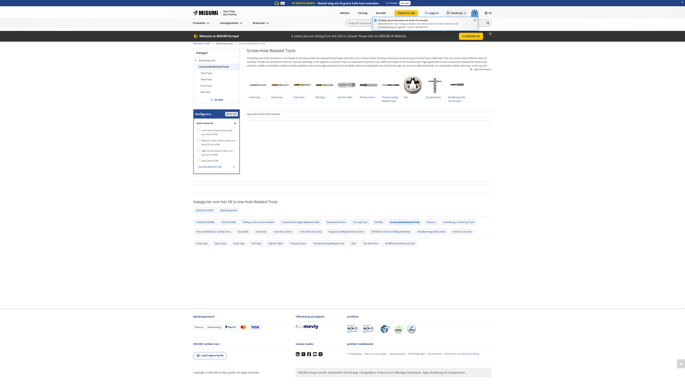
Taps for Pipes (275, 243)
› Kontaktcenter (434, 353)
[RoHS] (398, 329)
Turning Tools (360, 222)
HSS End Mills (229, 222)
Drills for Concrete (462, 231)
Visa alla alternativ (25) (210, 166)
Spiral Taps (206, 79)
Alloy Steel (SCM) (210, 160)
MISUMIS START (201, 43)
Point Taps (206, 85)
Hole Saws (261, 231)
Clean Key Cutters (283, 231)
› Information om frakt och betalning (461, 353)
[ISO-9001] (352, 329)
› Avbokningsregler (416, 353)
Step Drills (243, 231)
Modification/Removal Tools (400, 243)
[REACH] (411, 329)
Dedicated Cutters (336, 222)
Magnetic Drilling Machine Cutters (346, 231)
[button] (405, 3)
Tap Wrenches (370, 243)
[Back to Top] (681, 363)
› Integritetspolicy (396, 353)
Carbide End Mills (205, 222)
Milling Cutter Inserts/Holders (258, 222)
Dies (353, 243)
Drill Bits (378, 222)
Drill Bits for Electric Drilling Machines (391, 231)
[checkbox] (216, 132)
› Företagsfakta (354, 353)
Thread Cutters (298, 243)
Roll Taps (205, 92)
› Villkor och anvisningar (375, 353)
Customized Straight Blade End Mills (300, 222)
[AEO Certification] (384, 329)
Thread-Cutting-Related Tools (328, 243)
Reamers (431, 222)
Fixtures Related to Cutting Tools (213, 231)
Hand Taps (206, 73)
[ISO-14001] (368, 329)
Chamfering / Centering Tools (458, 222)
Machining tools (224, 43)
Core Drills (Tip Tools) (311, 231)
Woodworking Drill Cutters (431, 231)
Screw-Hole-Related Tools (214, 66)
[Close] (475, 20)
